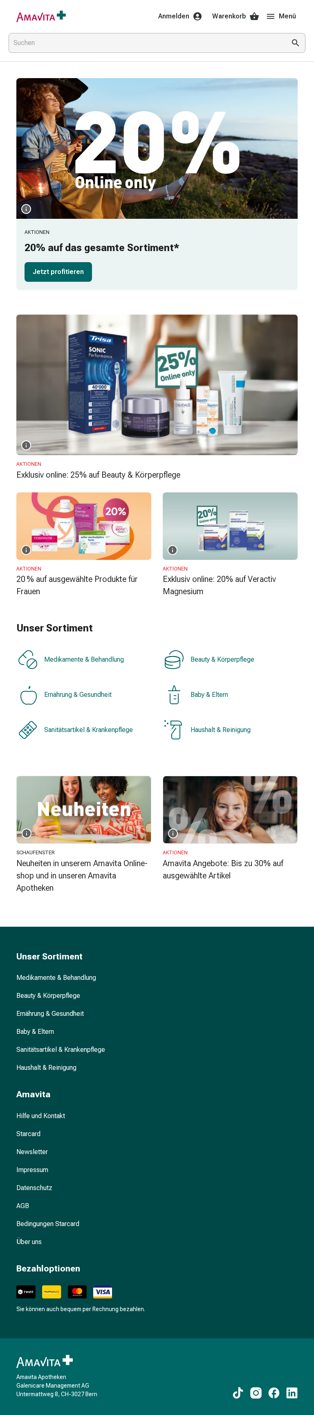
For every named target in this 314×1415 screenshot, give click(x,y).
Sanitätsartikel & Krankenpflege (88, 730)
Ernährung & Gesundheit (78, 695)
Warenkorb (229, 16)
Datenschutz (34, 1188)
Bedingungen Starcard (47, 1224)
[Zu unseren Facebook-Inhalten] (274, 1393)
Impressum (32, 1170)
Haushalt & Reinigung (221, 730)
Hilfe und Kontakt (40, 1116)
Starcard (28, 1134)
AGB (22, 1206)
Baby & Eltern (209, 695)
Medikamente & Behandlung (84, 659)
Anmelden (173, 16)
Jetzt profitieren (58, 272)
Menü (287, 16)
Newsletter (32, 1152)
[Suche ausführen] (295, 43)
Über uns (29, 1242)
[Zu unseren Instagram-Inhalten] (256, 1393)
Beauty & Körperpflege (222, 659)
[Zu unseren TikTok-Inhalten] (238, 1393)
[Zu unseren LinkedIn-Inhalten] (292, 1393)
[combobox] (146, 43)
